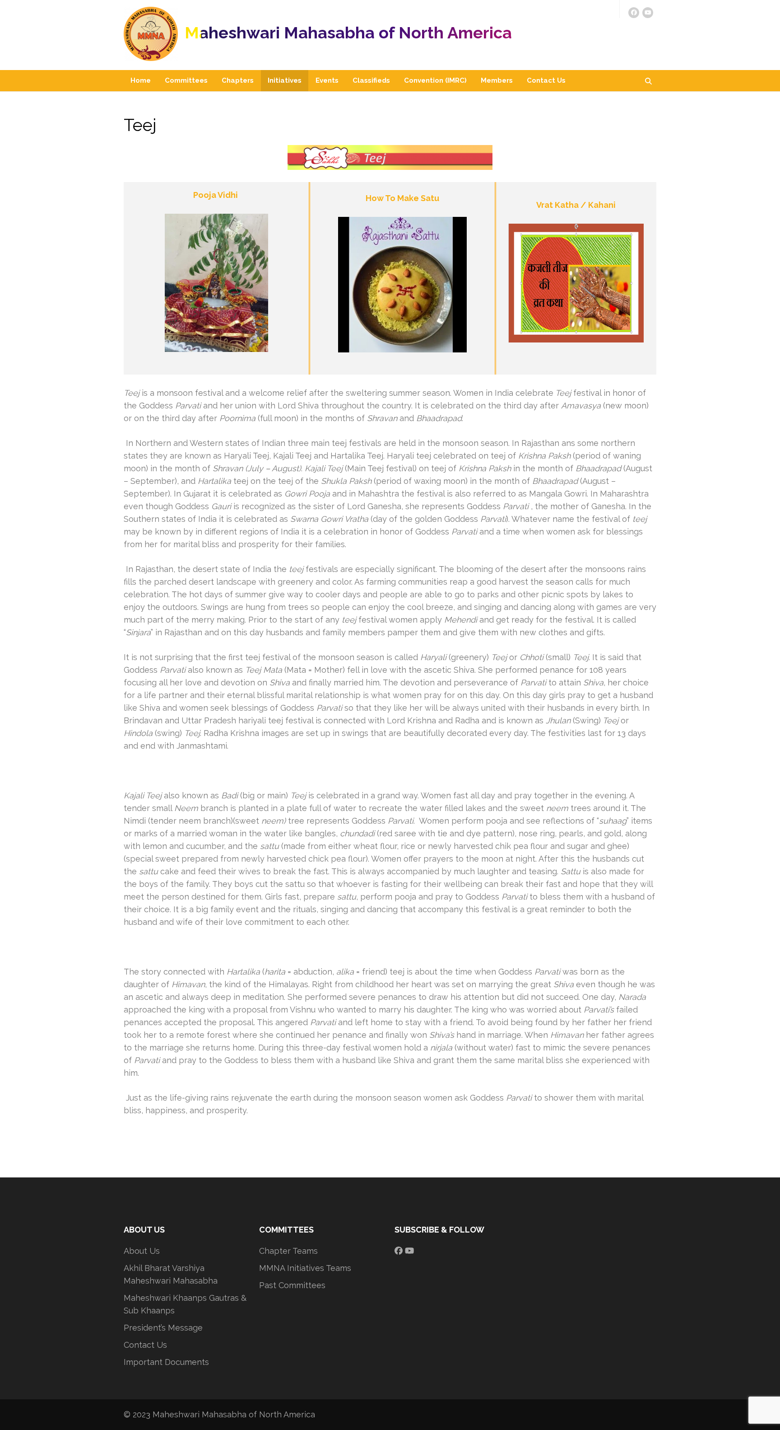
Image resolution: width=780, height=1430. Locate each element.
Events (327, 80)
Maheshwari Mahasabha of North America (348, 32)
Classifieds (371, 80)
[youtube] (647, 12)
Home (140, 80)
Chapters (238, 80)
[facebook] (633, 12)
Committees (186, 80)
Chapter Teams (288, 1251)
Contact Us (546, 80)
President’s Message (163, 1327)
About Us (142, 1251)
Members (497, 80)
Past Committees (292, 1285)
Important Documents (166, 1362)
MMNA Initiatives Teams (305, 1268)
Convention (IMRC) (435, 80)
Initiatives (285, 80)
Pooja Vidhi (216, 195)
